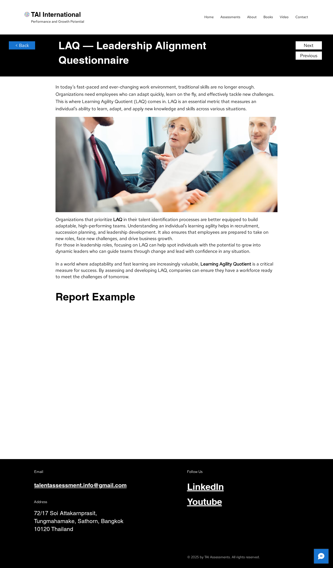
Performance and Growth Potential (57, 21)
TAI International (56, 14)
